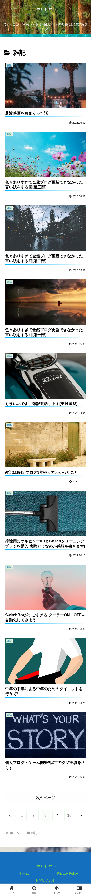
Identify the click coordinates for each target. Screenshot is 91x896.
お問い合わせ (45, 880)
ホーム (24, 873)
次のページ (45, 798)
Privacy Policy (67, 873)
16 (69, 815)
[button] (81, 696)
